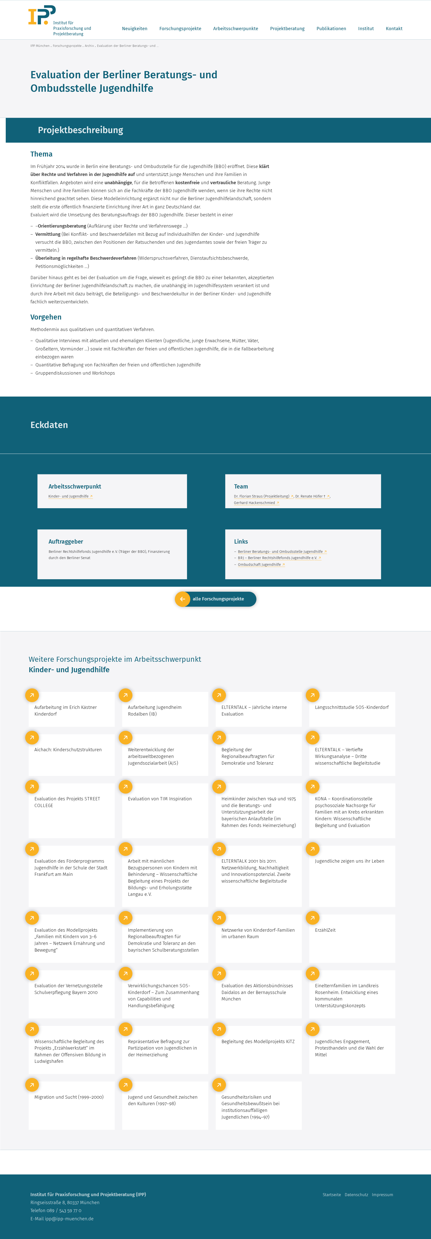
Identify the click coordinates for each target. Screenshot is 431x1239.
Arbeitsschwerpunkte (235, 28)
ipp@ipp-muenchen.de (69, 1218)
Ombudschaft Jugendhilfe (259, 564)
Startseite (332, 1195)
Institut (366, 28)
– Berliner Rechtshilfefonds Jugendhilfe (277, 558)
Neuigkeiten (134, 28)
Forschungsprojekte (180, 28)
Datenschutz (356, 1195)
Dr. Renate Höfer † (310, 496)
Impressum (382, 1195)
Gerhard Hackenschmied (254, 502)
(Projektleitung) (261, 496)
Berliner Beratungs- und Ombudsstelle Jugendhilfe (280, 551)
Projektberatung (287, 28)
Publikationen (331, 28)
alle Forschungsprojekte (218, 598)
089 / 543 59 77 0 (63, 1210)
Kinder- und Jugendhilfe (68, 496)
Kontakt (394, 28)
